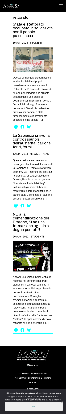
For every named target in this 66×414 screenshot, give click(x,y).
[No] (62, 401)
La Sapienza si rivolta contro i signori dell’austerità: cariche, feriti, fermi (32, 141)
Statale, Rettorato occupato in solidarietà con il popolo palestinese (33, 30)
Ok (33, 406)
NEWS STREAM (39, 154)
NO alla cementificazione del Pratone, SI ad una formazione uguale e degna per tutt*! (31, 222)
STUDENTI (36, 42)
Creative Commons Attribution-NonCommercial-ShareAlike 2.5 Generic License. (33, 378)
